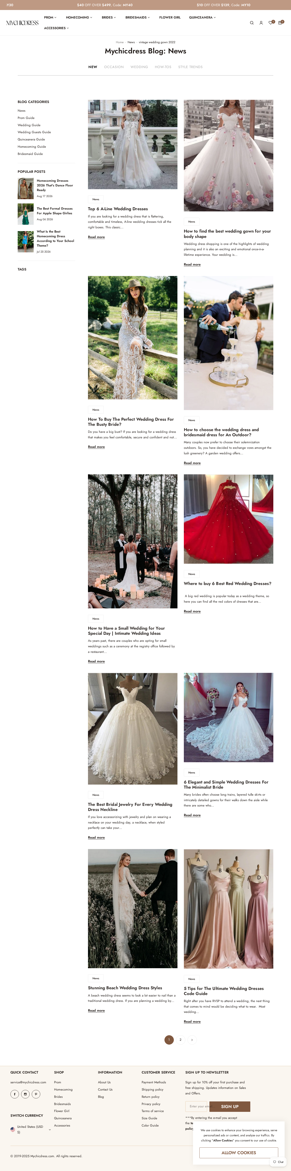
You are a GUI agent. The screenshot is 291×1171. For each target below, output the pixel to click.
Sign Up (229, 1107)
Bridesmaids (62, 1104)
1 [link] (169, 1039)
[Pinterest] (36, 1094)
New (92, 66)
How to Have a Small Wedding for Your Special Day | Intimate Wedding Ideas (126, 630)
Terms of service (153, 1111)
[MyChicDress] (22, 23)
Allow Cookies (239, 1153)
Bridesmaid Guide (30, 153)
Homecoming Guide (32, 146)
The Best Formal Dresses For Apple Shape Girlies (55, 211)
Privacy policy (151, 1104)
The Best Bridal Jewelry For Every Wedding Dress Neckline (130, 807)
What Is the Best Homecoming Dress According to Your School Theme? (55, 238)
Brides (58, 1096)
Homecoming (63, 1089)
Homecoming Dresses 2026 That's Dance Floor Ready (55, 185)
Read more (96, 237)
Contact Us (105, 1089)
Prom (57, 1082)
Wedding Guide (29, 125)
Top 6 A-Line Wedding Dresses (118, 209)
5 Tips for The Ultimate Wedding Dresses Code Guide (224, 991)
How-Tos (163, 66)
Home (120, 42)
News (131, 42)
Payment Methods (154, 1082)
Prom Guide (26, 118)
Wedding (139, 66)
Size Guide (149, 1118)
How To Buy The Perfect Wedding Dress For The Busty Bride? (131, 422)
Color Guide (150, 1125)
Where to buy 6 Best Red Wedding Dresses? (227, 586)
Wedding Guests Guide (34, 132)
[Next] (192, 1040)
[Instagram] (25, 1094)
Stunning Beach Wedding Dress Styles (125, 988)
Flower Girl (61, 1111)
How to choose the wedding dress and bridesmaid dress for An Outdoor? (221, 432)
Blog (101, 1096)
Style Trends (190, 66)
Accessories (62, 1125)
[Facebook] (14, 1094)
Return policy (151, 1096)
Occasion (114, 66)
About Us (104, 1082)
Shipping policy (152, 1089)
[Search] (251, 22)
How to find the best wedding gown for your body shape (227, 233)
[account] (261, 22)
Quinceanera (63, 1118)
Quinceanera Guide (31, 139)
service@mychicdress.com (28, 1082)
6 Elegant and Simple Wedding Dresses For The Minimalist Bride (226, 784)
